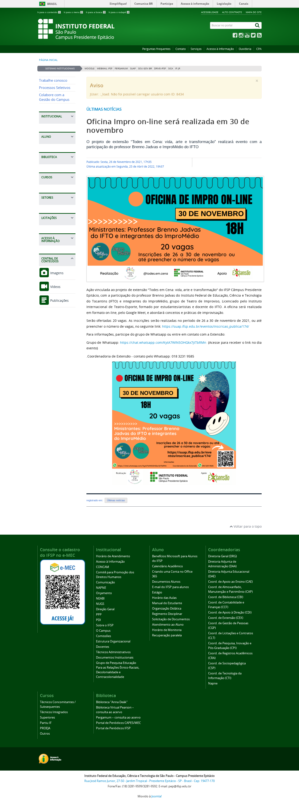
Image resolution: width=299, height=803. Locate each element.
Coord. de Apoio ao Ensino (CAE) (230, 582)
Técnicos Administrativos (113, 652)
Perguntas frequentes (156, 49)
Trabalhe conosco (53, 80)
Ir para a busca (95, 12)
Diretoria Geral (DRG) (222, 556)
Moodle (90, 68)
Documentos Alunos (166, 582)
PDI (98, 620)
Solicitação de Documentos (171, 619)
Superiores (47, 717)
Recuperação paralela (167, 635)
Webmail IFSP (104, 68)
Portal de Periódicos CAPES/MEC (118, 723)
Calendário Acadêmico (167, 566)
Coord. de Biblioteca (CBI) (225, 597)
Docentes (102, 647)
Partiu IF (46, 723)
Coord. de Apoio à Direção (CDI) (230, 612)
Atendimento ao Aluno (168, 625)
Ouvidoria (245, 49)
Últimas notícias (103, 109)
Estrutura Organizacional (113, 641)
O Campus (103, 631)
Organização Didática (166, 608)
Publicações (59, 300)
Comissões (103, 636)
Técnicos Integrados (54, 712)
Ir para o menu (73, 12)
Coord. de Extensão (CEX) (225, 618)
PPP (99, 615)
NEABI (100, 598)
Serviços (196, 49)
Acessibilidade (209, 12)
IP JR (177, 68)
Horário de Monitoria (167, 630)
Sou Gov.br (145, 68)
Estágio (157, 592)
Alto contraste (232, 12)
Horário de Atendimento (113, 556)
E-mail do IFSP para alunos (170, 587)
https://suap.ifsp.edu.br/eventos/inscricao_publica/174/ (205, 326)
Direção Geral (105, 609)
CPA (259, 49)
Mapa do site (254, 12)
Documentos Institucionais (114, 657)
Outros (45, 734)
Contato (180, 49)
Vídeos (55, 286)
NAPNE (101, 588)
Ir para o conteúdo (48, 12)
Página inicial (48, 60)
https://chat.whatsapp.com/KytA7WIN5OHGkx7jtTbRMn (163, 342)
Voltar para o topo (247, 526)
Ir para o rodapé (119, 12)
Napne (212, 683)
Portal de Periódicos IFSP (113, 728)
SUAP (133, 68)
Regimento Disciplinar (167, 614)
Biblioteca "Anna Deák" (112, 702)
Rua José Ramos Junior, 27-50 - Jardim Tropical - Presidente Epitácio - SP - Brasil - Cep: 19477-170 (149, 781)
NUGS (100, 604)
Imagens (56, 273)
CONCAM (102, 567)
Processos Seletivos (54, 87)
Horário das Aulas (164, 598)
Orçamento (104, 593)
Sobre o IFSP (105, 625)
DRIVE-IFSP (160, 68)
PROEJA (45, 728)
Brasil (52, 4)
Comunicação (105, 582)
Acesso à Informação (220, 49)
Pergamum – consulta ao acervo (118, 717)
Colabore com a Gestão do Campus (54, 97)
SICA (170, 68)
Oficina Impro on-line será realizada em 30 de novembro (167, 126)
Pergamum (121, 68)
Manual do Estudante (167, 603)
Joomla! (156, 796)
